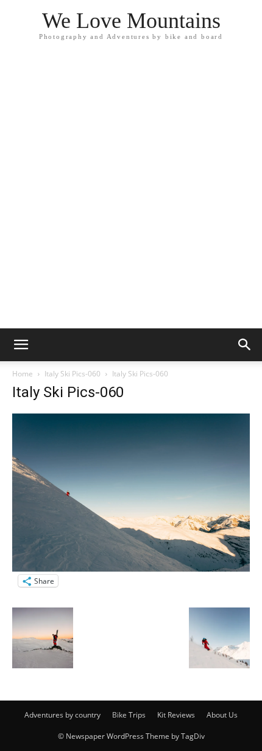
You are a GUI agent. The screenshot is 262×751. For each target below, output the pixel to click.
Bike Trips (129, 715)
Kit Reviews (176, 715)
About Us (222, 715)
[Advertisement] (131, 191)
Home (22, 374)
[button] (20, 344)
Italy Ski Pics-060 (72, 374)
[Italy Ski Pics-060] (131, 568)
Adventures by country (62, 715)
